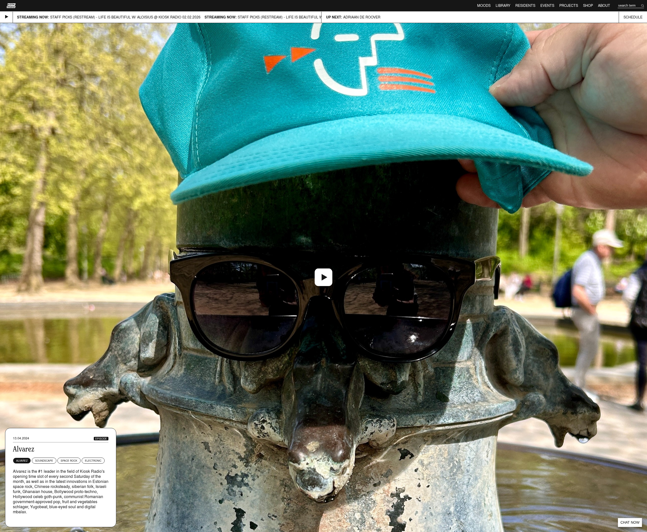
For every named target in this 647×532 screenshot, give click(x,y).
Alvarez (22, 460)
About (604, 5)
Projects (568, 5)
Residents (525, 5)
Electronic (93, 460)
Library (503, 5)
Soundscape (44, 460)
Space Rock (69, 460)
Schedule (632, 17)
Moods (484, 5)
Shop (588, 5)
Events (547, 5)
